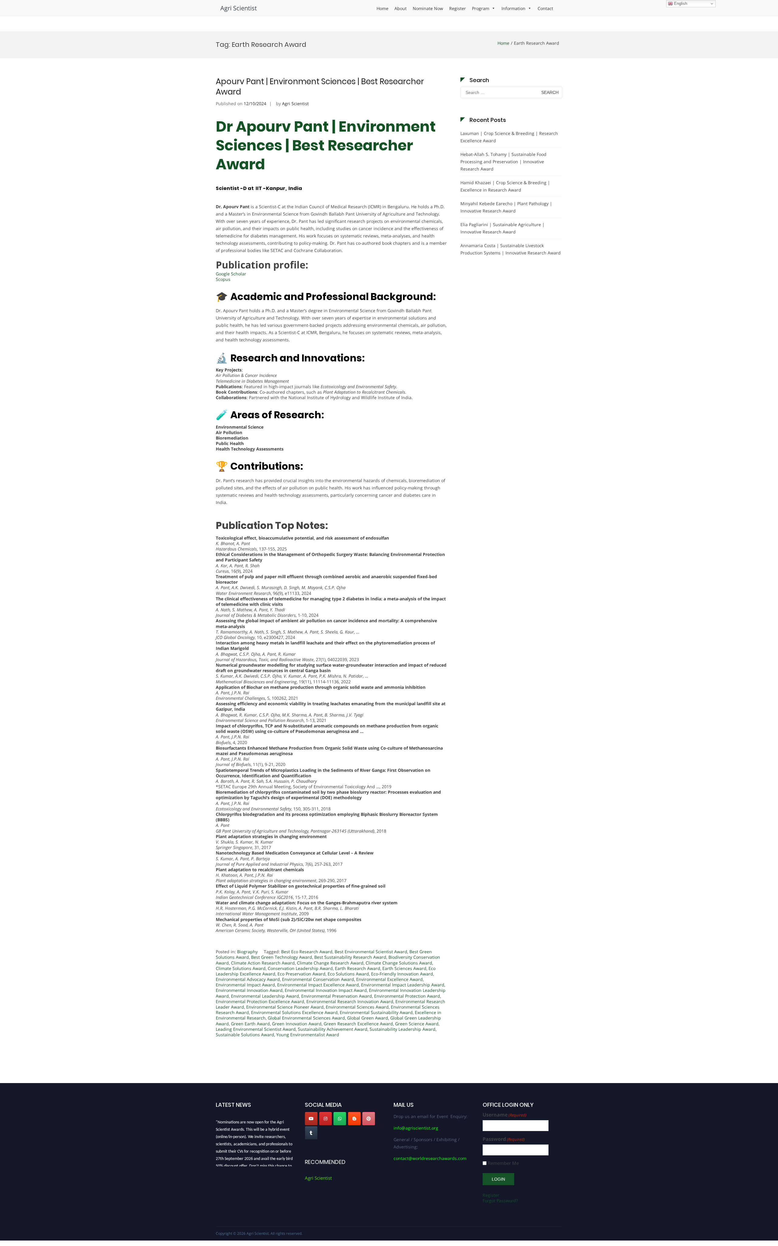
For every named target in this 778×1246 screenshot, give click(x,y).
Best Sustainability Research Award (350, 957)
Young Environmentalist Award (307, 1034)
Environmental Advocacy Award (248, 979)
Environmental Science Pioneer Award (285, 1007)
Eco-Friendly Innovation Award (402, 974)
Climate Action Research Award (263, 963)
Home (382, 8)
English (680, 3)
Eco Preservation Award (301, 974)
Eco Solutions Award (348, 974)
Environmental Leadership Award (265, 996)
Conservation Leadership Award (300, 968)
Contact (545, 8)
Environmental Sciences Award (357, 1007)
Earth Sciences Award (404, 968)
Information (513, 8)
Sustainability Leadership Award (402, 1029)
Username (504, 1115)
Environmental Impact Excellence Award (318, 985)
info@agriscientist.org (416, 1128)
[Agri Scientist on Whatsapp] (339, 1118)
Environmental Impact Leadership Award (402, 985)
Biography (247, 951)
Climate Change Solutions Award (399, 963)
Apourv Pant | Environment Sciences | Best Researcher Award (320, 86)
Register (457, 8)
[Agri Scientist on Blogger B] (354, 1118)
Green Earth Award (250, 1024)
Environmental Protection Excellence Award (260, 1001)
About (400, 8)
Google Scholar (231, 274)
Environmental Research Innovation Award (349, 1001)
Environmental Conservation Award (318, 979)
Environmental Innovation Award (249, 990)
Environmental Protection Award (407, 996)
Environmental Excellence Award (389, 979)
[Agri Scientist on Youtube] (311, 1118)
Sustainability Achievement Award (332, 1029)
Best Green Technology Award (281, 957)
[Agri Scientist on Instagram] (325, 1118)
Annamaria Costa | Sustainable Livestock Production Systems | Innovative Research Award (510, 249)
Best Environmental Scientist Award (371, 951)
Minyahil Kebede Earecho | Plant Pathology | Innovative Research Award (506, 207)
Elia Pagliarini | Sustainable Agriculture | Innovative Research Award (502, 228)
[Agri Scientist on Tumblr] (311, 1133)
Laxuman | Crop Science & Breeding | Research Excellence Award (509, 136)
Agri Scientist (238, 8)
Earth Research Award (357, 968)
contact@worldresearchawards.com (430, 1158)
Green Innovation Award (297, 1024)
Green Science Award (417, 1024)
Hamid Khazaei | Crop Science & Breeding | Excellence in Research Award (505, 186)
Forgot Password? (500, 1200)
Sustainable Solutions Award (245, 1034)
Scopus (223, 279)
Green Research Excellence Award (358, 1024)
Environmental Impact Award (245, 985)
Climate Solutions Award (241, 968)
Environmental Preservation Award (336, 996)
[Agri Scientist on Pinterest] (368, 1118)
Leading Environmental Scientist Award (256, 1029)
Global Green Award (367, 1018)
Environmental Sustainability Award (376, 1012)
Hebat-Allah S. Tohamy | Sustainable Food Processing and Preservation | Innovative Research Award (503, 161)
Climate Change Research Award (330, 963)
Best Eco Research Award (306, 951)
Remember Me (503, 1163)
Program (480, 8)
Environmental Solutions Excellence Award (294, 1012)
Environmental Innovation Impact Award (326, 990)
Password (504, 1139)
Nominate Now (428, 8)
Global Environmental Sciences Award (306, 1018)
